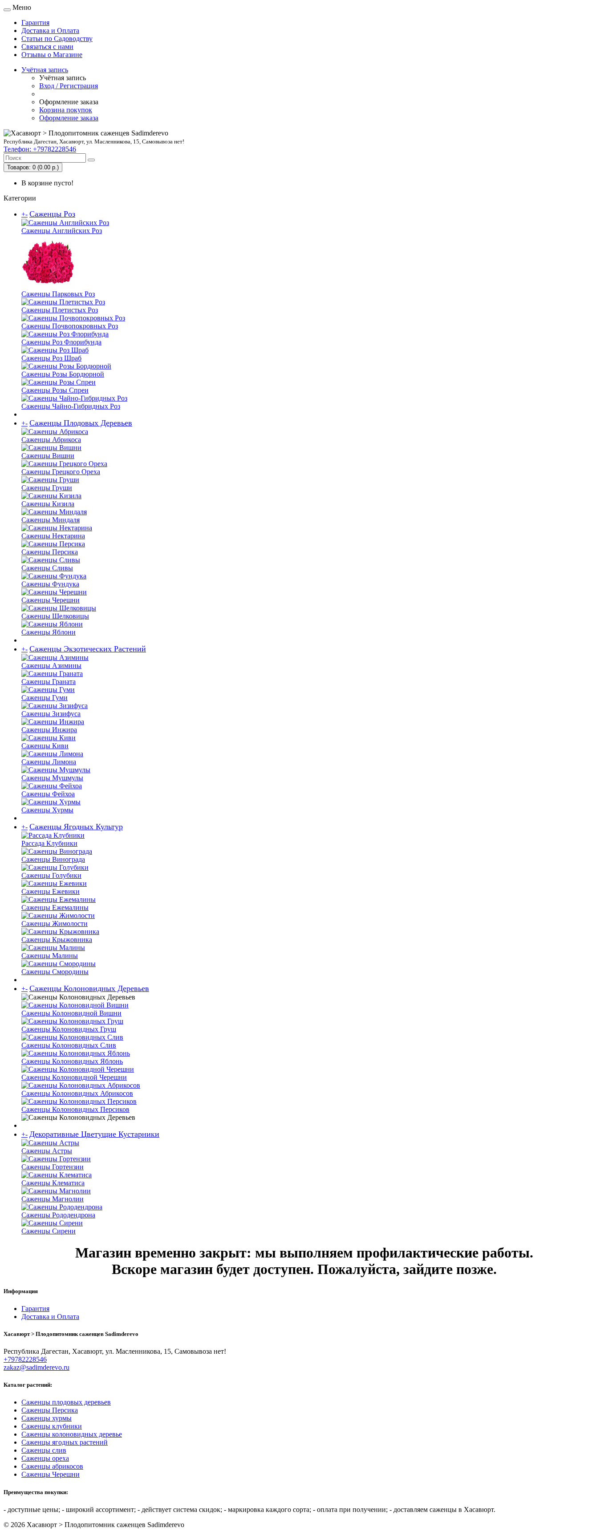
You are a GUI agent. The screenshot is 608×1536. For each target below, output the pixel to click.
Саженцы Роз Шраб (51, 358)
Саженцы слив (43, 1450)
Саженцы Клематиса (53, 1183)
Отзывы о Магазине (51, 54)
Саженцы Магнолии (52, 1199)
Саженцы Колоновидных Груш (68, 1029)
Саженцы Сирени (48, 1231)
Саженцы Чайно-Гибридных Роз (70, 406)
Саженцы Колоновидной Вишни (71, 1013)
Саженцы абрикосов (52, 1466)
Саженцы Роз (52, 213)
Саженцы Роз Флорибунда (61, 342)
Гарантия (35, 22)
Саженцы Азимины (51, 665)
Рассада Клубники (49, 843)
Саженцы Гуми (44, 697)
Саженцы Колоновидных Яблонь (72, 1061)
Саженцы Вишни (47, 455)
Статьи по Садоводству (57, 38)
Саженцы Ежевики (50, 891)
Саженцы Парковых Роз (58, 294)
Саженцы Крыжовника (56, 939)
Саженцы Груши (46, 488)
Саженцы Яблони (48, 632)
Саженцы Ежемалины (55, 907)
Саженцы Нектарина (53, 536)
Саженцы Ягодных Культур (76, 826)
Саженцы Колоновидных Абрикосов (77, 1093)
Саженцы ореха (45, 1458)
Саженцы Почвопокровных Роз (69, 326)
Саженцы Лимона (48, 762)
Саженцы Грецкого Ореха (60, 471)
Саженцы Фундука (50, 584)
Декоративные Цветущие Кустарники (94, 1134)
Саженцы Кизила (47, 504)
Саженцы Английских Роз (61, 230)
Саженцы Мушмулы (52, 778)
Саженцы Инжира (49, 729)
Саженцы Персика (49, 552)
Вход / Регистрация (68, 86)
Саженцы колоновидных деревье (71, 1434)
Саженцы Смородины (55, 971)
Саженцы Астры (46, 1151)
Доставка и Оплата (50, 30)
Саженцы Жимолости (54, 923)
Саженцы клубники (51, 1426)
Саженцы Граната (48, 681)
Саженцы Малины (49, 955)
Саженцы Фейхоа (48, 794)
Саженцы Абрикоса (51, 439)
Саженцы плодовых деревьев (66, 1402)
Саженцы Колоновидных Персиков (75, 1109)
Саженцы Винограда (53, 859)
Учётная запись (44, 70)
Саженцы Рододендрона (58, 1215)
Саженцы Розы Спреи (55, 390)
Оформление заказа (68, 118)
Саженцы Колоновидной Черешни (74, 1077)
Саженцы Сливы (47, 568)
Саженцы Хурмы (47, 810)
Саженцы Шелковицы (55, 616)
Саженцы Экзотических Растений (87, 648)
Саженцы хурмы (46, 1418)
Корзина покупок (65, 110)
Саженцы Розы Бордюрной (62, 374)
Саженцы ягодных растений (64, 1442)
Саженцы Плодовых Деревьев (80, 422)
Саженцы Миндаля (50, 520)
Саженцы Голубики (51, 875)
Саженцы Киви (45, 746)
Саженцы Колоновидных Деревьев (89, 988)
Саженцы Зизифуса (51, 713)
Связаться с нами (47, 46)
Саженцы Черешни (50, 600)
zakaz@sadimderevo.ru (36, 1367)
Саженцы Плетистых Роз (59, 310)
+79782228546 (25, 1359)
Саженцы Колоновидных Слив (68, 1045)
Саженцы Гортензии (52, 1167)
